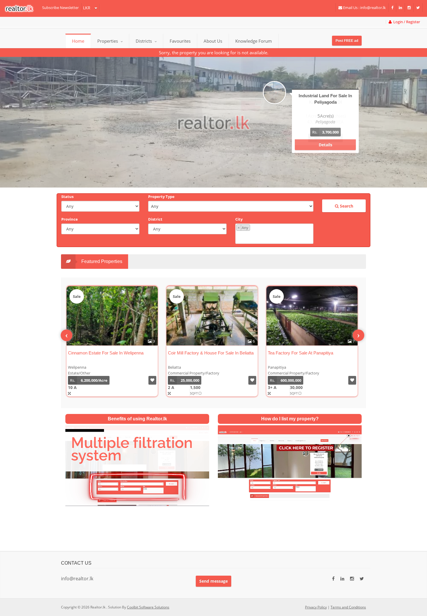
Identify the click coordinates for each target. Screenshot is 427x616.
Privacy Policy (316, 607)
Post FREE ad (347, 41)
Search (346, 206)
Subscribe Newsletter (60, 7)
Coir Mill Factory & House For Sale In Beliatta (211, 352)
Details (325, 144)
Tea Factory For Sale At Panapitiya (300, 352)
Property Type (161, 196)
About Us (213, 41)
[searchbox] (275, 236)
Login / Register (406, 22)
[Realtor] (22, 8)
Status (67, 196)
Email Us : (364, 7)
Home (78, 41)
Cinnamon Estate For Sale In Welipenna (105, 352)
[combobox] (274, 234)
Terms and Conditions (348, 607)
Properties (107, 41)
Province (69, 219)
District (155, 219)
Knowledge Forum (253, 41)
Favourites (180, 41)
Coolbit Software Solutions (148, 607)
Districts (144, 41)
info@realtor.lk (77, 578)
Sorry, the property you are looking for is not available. (213, 52)
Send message (213, 581)
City (239, 219)
